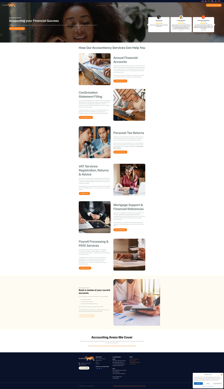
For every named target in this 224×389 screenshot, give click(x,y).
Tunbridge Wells (131, 345)
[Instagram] (99, 368)
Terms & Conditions (133, 359)
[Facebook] (97, 368)
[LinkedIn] (101, 368)
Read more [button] (159, 30)
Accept (198, 383)
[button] (221, 374)
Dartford (101, 345)
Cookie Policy (204, 386)
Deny (208, 383)
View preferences (218, 383)
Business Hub (99, 360)
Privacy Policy (132, 360)
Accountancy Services (100, 358)
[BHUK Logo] (9, 5)
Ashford (90, 345)
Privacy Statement (210, 386)
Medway (124, 345)
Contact (97, 363)
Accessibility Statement (134, 362)
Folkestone (106, 345)
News (97, 362)
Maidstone (118, 345)
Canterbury (95, 345)
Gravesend (112, 345)
